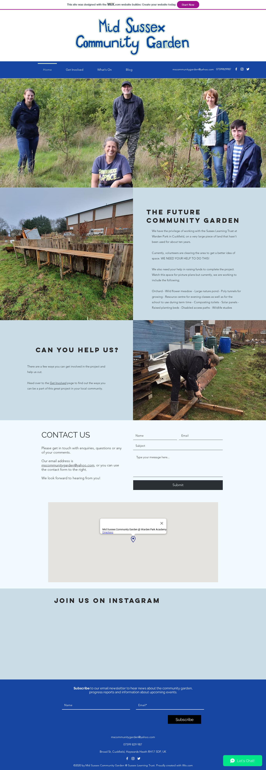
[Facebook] (236, 69)
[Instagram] (242, 69)
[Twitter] (248, 69)
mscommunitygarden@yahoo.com (193, 69)
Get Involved (58, 383)
